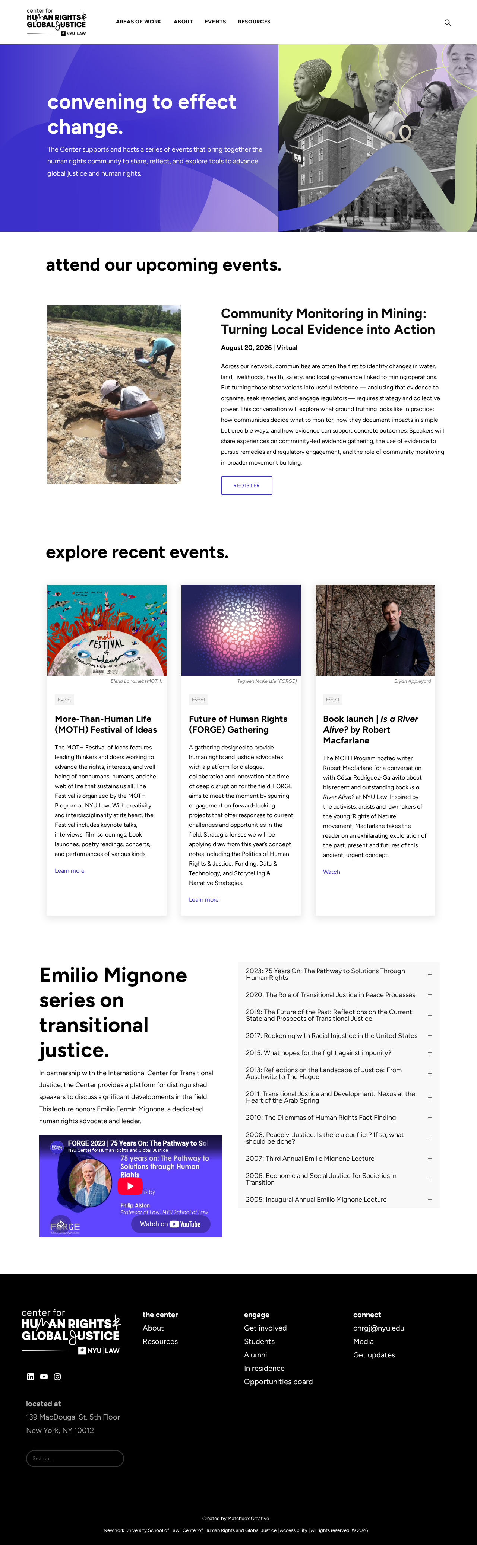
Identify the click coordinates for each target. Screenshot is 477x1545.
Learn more (70, 870)
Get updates (374, 1354)
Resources (160, 1341)
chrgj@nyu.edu (378, 1327)
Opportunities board (278, 1381)
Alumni (255, 1354)
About (153, 1327)
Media (363, 1341)
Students (259, 1341)
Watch (331, 871)
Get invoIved (265, 1327)
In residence (264, 1368)
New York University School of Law (141, 1530)
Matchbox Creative (248, 1518)
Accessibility (293, 1530)
